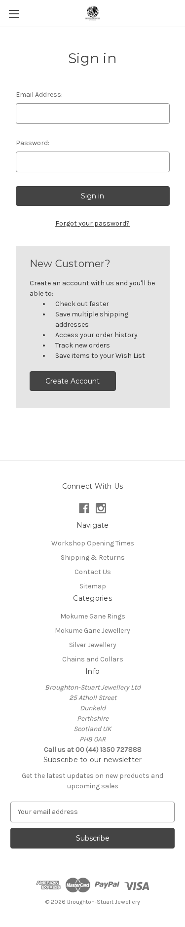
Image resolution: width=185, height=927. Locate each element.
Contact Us (92, 572)
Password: (32, 143)
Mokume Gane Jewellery (92, 630)
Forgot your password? (92, 223)
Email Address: (39, 94)
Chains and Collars (92, 659)
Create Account (72, 381)
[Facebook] (84, 508)
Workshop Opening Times (92, 543)
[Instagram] (101, 508)
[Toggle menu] (13, 13)
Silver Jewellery (92, 645)
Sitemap (92, 586)
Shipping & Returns (93, 557)
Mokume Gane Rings (92, 616)
